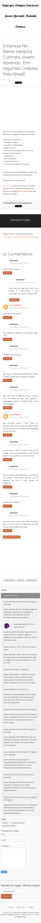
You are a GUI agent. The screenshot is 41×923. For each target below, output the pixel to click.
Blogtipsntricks (21, 917)
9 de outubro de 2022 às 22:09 (19, 444)
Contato (31, 907)
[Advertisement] (20, 109)
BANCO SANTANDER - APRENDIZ (16, 669)
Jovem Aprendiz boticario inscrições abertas (20, 709)
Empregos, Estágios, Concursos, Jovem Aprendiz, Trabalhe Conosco (20, 15)
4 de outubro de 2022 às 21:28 (19, 308)
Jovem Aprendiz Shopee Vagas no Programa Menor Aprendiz (20, 753)
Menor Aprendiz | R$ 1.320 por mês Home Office (20, 648)
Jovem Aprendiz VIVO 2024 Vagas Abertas (24, 625)
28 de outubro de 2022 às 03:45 (19, 516)
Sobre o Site (21, 907)
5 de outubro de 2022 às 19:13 (25, 282)
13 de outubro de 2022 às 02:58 (19, 469)
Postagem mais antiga (31, 580)
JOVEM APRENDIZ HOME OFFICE (16, 689)
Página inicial (21, 580)
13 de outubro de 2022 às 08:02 (19, 496)
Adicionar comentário (11, 537)
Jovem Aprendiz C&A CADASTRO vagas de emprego (19, 730)
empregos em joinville (18, 823)
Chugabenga (15, 305)
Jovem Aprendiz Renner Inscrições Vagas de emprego (20, 602)
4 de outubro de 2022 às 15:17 (19, 263)
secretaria (5, 823)
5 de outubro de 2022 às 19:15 (19, 327)
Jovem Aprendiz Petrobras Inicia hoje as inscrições (19, 775)
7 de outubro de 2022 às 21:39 (19, 390)
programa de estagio (8, 826)
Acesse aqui (7, 186)
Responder (7, 273)
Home (11, 907)
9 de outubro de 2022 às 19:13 (19, 417)
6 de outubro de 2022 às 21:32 (19, 368)
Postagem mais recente (9, 580)
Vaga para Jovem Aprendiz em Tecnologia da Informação (20, 798)
